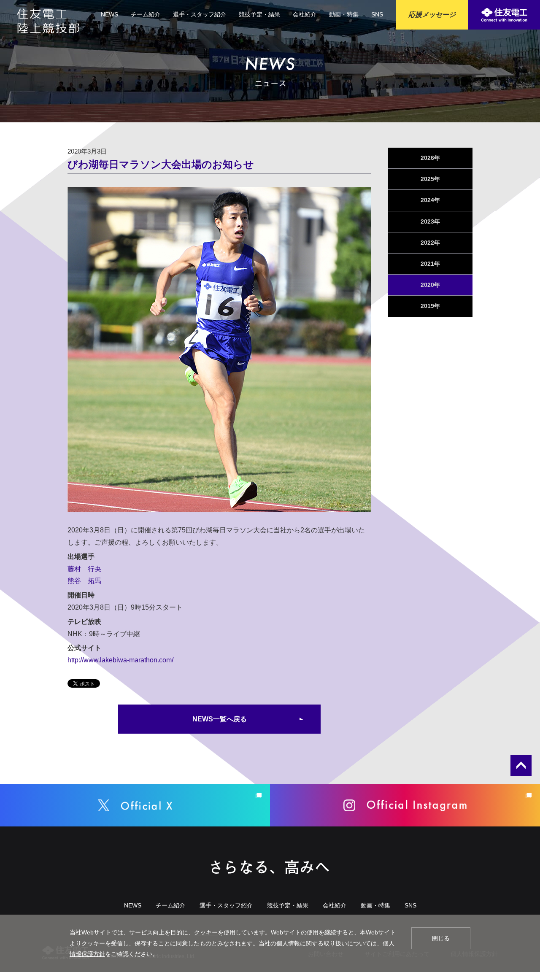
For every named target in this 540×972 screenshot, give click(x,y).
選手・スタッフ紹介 (199, 14)
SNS (377, 14)
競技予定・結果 (259, 14)
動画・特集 (344, 14)
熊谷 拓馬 (84, 580)
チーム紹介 (145, 14)
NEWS (109, 14)
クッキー (206, 932)
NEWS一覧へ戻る (219, 719)
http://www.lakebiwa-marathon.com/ (120, 660)
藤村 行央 (84, 568)
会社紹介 (304, 14)
